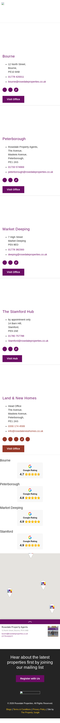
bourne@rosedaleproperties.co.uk (15, 634)
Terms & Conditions (22, 709)
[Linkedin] (16, 439)
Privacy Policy (39, 709)
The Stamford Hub (18, 311)
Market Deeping (16, 229)
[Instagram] (10, 90)
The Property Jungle (30, 712)
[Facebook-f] (5, 90)
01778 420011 (7, 636)
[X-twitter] (28, 439)
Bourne (9, 56)
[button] (30, 554)
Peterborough (14, 139)
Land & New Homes (20, 398)
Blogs (8, 709)
